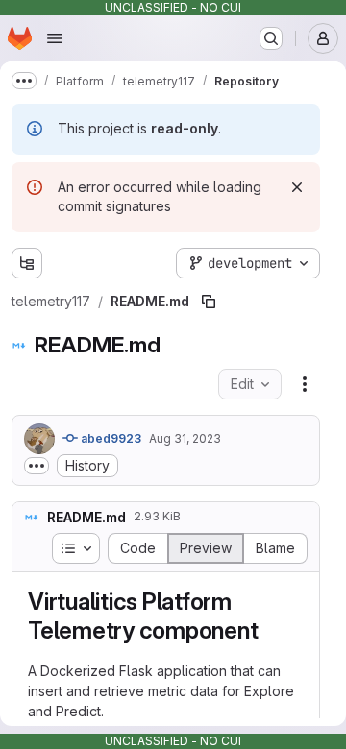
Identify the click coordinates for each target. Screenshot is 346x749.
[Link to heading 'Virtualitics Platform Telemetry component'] (270, 630)
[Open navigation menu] (54, 38)
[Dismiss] (297, 187)
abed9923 (109, 438)
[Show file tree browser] (27, 263)
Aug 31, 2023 (185, 438)
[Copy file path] (208, 301)
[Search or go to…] (271, 38)
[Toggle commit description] (36, 465)
